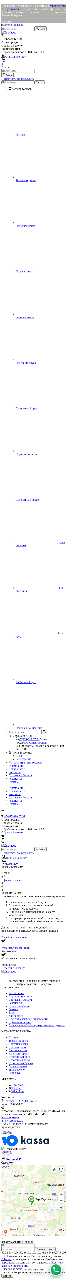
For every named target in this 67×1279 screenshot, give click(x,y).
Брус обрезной (17, 1069)
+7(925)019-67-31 (29, 739)
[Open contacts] (56, 1270)
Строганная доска (19, 1059)
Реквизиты (15, 778)
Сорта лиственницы (21, 996)
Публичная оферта (20, 1022)
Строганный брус (19, 1056)
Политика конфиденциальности (28, 1018)
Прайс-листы (17, 768)
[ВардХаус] (8, 971)
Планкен (14, 1037)
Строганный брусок (21, 1063)
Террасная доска (18, 1040)
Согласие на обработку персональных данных (37, 1025)
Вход (19, 755)
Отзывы (13, 781)
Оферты (6, 1259)
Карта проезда (10, 1117)
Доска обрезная (18, 1066)
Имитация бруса (19, 1053)
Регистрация (23, 758)
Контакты (15, 772)
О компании (16, 765)
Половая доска (17, 1047)
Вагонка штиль (18, 1050)
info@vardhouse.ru (12, 1120)
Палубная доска (18, 1043)
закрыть (7, 1275)
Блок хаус (14, 1072)
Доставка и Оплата (20, 775)
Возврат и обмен (19, 1006)
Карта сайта (16, 1015)
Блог (11, 1012)
